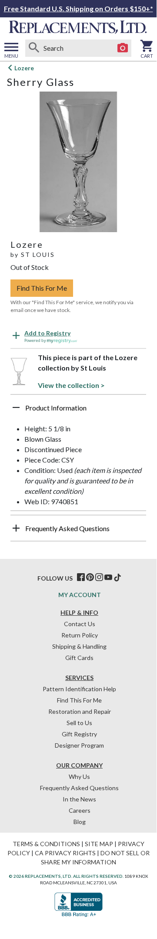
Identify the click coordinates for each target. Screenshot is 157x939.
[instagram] (99, 577)
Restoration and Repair (79, 711)
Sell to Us (79, 722)
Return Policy (79, 635)
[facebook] (81, 577)
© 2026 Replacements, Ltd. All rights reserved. (66, 876)
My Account (79, 594)
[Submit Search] (34, 48)
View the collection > (71, 385)
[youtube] (108, 577)
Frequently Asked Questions (79, 787)
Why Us (79, 776)
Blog (79, 821)
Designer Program (79, 745)
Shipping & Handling (79, 646)
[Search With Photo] (122, 48)
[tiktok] (117, 577)
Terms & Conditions (46, 843)
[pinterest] (90, 577)
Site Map (99, 843)
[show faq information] (16, 528)
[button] (78, 411)
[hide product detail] (16, 407)
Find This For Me (42, 288)
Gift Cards (79, 657)
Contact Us (79, 623)
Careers (79, 810)
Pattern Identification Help (79, 689)
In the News (79, 799)
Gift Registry (79, 734)
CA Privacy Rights (65, 853)
